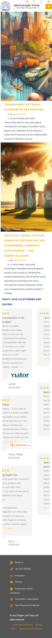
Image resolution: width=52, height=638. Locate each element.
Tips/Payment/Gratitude (27, 605)
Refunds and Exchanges (30, 629)
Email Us (18, 562)
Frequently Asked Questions (21, 590)
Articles (18, 581)
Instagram (19, 575)
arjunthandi (18, 114)
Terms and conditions (22, 625)
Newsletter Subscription (26, 599)
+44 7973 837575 (22, 568)
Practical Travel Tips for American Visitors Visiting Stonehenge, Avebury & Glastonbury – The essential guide (24, 245)
